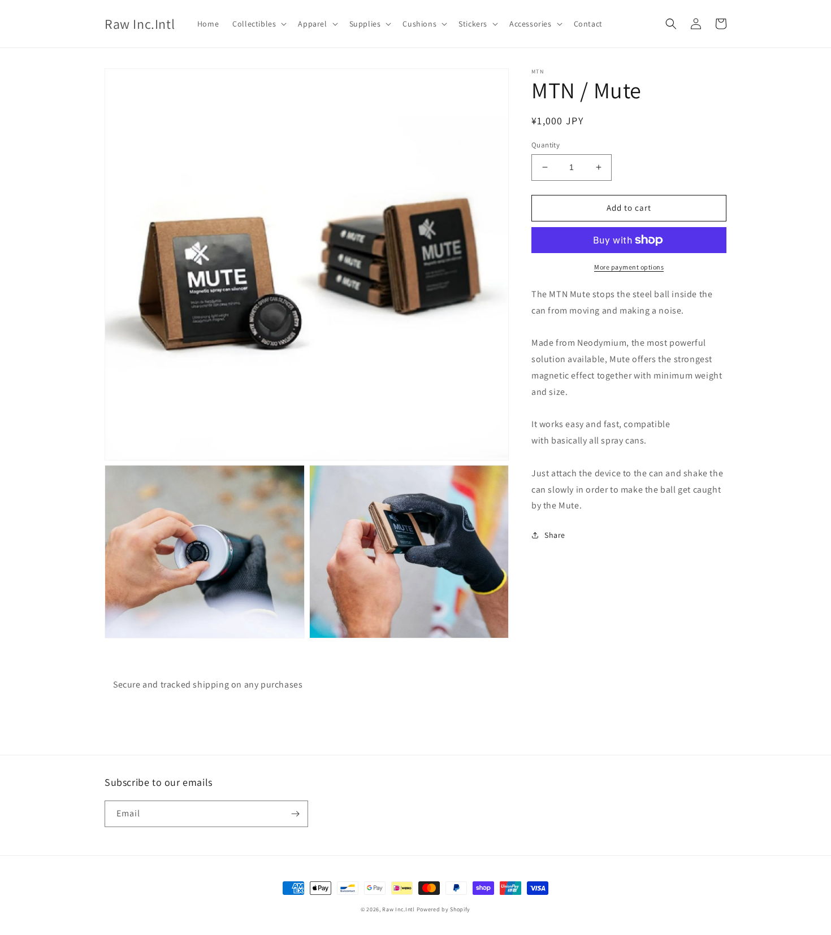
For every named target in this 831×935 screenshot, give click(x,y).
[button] (258, 24)
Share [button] (554, 535)
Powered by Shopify (444, 909)
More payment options (629, 267)
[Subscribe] (295, 814)
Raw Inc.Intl (398, 909)
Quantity (545, 145)
